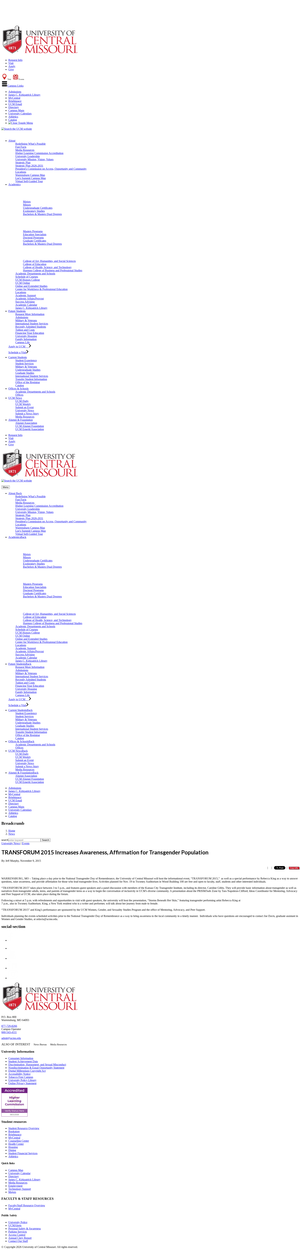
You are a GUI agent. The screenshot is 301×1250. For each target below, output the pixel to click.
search (4, 839)
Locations (20, 171)
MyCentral (14, 97)
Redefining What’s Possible (30, 143)
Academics (14, 184)
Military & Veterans (26, 320)
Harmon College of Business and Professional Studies (52, 270)
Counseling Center (18, 1140)
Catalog (12, 119)
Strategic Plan (22, 162)
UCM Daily (22, 401)
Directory (13, 107)
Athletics (13, 116)
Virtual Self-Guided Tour (29, 181)
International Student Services (31, 323)
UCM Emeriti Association (29, 429)
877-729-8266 (9, 1025)
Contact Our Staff (18, 1241)
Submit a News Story (27, 413)
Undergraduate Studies (27, 369)
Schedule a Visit (17, 352)
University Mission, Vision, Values (34, 159)
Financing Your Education (29, 332)
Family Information (26, 339)
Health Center (16, 1143)
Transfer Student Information (31, 379)
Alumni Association (26, 422)
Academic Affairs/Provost (29, 298)
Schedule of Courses (26, 276)
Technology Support (19, 1188)
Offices (19, 394)
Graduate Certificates (34, 240)
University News (24, 410)
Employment (15, 1185)
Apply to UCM (18, 346)
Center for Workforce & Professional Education (41, 289)
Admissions (14, 91)
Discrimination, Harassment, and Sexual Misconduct (37, 1064)
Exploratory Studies (34, 211)
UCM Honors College (27, 279)
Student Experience (26, 360)
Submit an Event (24, 407)
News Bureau (40, 1044)
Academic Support (25, 295)
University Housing (26, 336)
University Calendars (20, 113)
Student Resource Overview (23, 1128)
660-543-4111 (9, 1032)
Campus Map (15, 1170)
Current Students (17, 357)
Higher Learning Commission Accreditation (39, 153)
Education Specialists (34, 234)
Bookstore (14, 1131)
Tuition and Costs (25, 329)
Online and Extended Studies (31, 286)
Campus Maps (16, 110)
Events (25, 843)
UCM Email (15, 104)
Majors (27, 201)
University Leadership (27, 156)
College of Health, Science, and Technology (47, 267)
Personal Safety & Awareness (24, 1228)
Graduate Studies (24, 372)
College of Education (34, 264)
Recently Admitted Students (30, 326)
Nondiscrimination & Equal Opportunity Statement (36, 1067)
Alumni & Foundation (20, 419)
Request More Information (29, 314)
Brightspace (14, 101)
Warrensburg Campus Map (30, 175)
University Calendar (19, 1173)
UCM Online (22, 282)
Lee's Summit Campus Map (30, 178)
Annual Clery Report (20, 1237)
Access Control (16, 1234)
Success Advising (25, 301)
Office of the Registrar (27, 382)
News (11, 833)
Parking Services (17, 1231)
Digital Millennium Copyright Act (27, 1070)
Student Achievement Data (23, 1061)
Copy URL (294, 868)
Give (11, 69)
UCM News (15, 397)
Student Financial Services (22, 1153)
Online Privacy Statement (22, 1083)
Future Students (17, 311)
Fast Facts (20, 146)
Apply (11, 66)
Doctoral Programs (33, 237)
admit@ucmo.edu (11, 1038)
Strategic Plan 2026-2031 (29, 165)
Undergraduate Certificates (37, 207)
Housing (13, 1147)
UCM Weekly (23, 404)
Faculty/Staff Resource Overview (26, 1205)
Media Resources (24, 150)
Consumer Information (20, 1058)
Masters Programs (33, 231)
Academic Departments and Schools (35, 273)
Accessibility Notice (19, 1073)
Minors (27, 204)
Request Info (15, 60)
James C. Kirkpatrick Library (24, 94)
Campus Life (22, 342)
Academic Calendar (26, 304)
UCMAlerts (14, 1225)
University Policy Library (22, 1080)
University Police (17, 1222)
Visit (10, 63)
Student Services (24, 363)
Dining (12, 1150)
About (11, 140)
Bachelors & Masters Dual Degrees (42, 214)
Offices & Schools (18, 388)
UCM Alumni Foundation (29, 426)
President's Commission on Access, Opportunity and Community (51, 168)
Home (11, 830)
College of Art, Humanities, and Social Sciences (49, 261)
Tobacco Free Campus (20, 1077)
